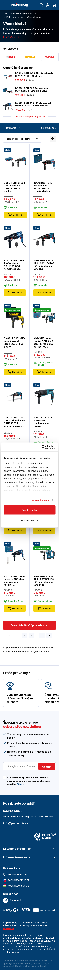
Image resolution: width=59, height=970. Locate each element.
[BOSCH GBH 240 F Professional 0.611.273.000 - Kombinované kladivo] (8, 106)
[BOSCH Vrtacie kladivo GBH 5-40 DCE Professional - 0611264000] (44, 317)
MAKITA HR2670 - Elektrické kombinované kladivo (43, 421)
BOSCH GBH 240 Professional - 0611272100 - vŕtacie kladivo (33, 89)
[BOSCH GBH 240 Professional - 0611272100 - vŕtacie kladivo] (8, 91)
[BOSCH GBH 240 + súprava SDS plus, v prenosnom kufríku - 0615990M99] (15, 555)
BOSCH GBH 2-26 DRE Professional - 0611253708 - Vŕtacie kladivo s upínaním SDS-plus (14, 421)
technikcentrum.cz (19, 879)
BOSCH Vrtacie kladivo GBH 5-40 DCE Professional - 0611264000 (44, 342)
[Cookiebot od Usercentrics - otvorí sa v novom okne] (42, 447)
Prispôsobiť (27, 520)
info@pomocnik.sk (15, 823)
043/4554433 (12, 810)
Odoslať (46, 766)
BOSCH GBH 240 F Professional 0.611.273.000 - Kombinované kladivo (33, 104)
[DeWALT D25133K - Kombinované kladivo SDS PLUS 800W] (15, 317)
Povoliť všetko (29, 510)
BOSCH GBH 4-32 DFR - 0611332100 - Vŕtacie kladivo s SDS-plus (43, 580)
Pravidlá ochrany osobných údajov (32, 963)
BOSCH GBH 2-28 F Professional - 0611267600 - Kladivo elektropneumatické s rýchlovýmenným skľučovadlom (34, 75)
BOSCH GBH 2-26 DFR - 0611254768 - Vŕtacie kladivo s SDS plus (43, 264)
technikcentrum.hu (18, 885)
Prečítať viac (10, 37)
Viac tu (21, 784)
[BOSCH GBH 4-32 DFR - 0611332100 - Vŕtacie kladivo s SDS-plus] (44, 555)
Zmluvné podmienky (38, 966)
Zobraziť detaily (40, 499)
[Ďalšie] (49, 635)
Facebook (15, 900)
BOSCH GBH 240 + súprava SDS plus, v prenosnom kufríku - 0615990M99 (14, 580)
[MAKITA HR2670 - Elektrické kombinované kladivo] (44, 396)
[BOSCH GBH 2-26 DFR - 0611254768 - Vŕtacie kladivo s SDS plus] (44, 239)
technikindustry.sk (18, 874)
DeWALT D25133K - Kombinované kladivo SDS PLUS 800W (14, 342)
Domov (6, 13)
